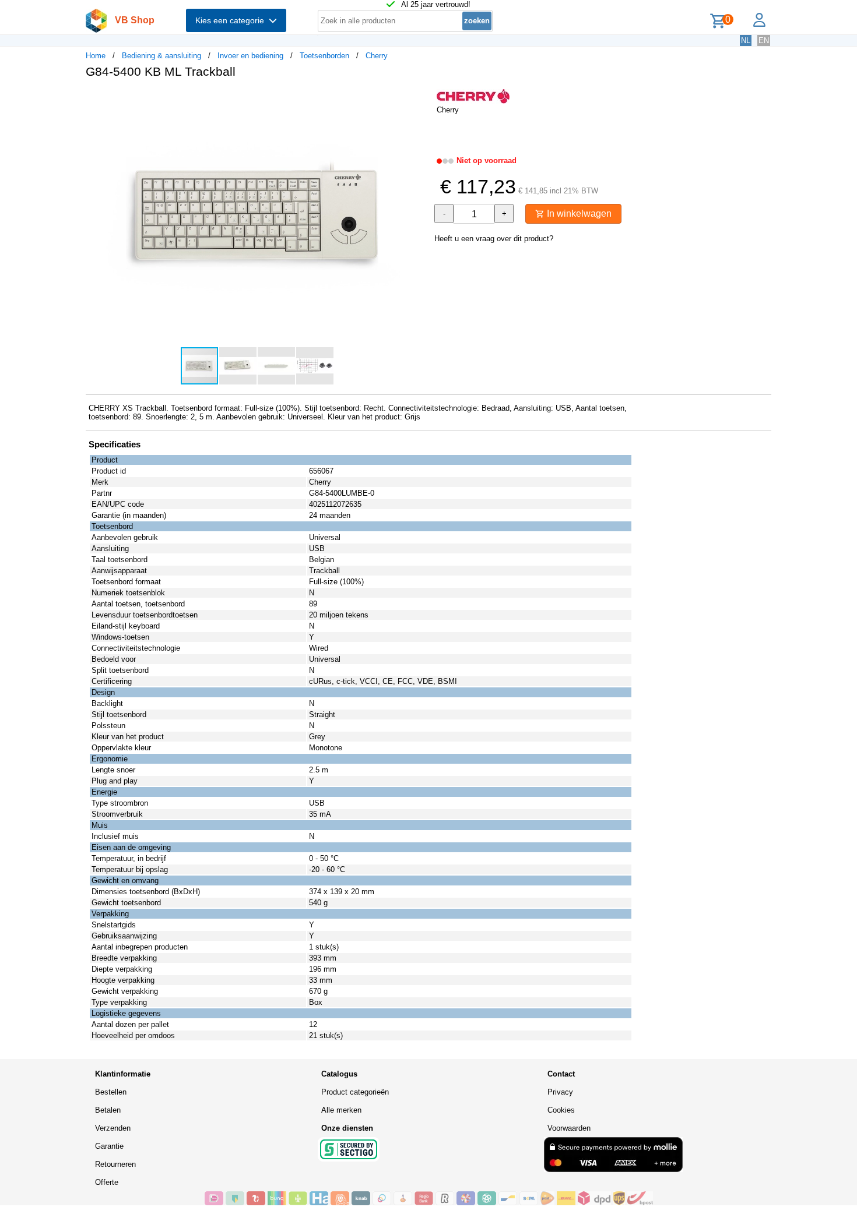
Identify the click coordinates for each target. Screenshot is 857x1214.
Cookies (561, 1110)
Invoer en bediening (250, 55)
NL (745, 40)
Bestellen (111, 1092)
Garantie (109, 1146)
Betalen (108, 1110)
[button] (418, 99)
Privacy (560, 1092)
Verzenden (113, 1128)
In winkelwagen (578, 213)
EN (763, 40)
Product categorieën (355, 1092)
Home (96, 55)
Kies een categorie (232, 20)
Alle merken (341, 1110)
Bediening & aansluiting (161, 55)
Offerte (106, 1182)
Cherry (377, 55)
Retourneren (115, 1164)
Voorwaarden (569, 1128)
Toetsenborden (324, 55)
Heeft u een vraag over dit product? (493, 238)
